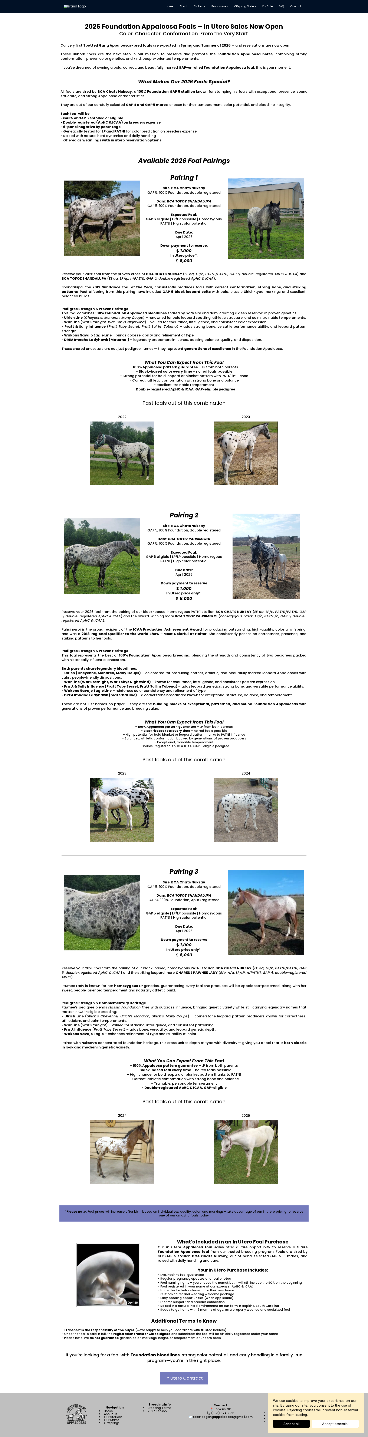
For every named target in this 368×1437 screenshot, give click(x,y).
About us (110, 1414)
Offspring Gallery (245, 6)
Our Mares (111, 1420)
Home (169, 6)
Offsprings (111, 1423)
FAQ (281, 6)
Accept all (291, 1424)
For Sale (267, 6)
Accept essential (335, 1424)
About (183, 6)
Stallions (199, 6)
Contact (295, 6)
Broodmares (219, 6)
